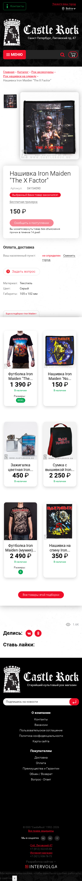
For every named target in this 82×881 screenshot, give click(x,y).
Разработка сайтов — (41, 861)
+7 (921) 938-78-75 (41, 856)
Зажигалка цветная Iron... (20, 467)
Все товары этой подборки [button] (41, 594)
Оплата (41, 763)
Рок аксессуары (42, 72)
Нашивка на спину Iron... (60, 547)
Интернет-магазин (41, 852)
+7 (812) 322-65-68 (41, 848)
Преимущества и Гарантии (41, 768)
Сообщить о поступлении (31, 223)
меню (17, 54)
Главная (9, 72)
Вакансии (41, 724)
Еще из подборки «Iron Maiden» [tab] (21, 313)
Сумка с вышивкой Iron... (59, 467)
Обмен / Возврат (41, 774)
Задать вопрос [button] (23, 271)
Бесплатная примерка (23, 201)
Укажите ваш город (64, 4)
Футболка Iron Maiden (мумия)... (20, 547)
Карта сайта (41, 741)
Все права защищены (41, 830)
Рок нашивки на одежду (19, 76)
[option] (49, 125)
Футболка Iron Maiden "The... (20, 376)
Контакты (17, 6)
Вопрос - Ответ (41, 779)
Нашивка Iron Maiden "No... (60, 376)
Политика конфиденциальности (41, 735)
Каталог (23, 72)
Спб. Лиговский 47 (41, 845)
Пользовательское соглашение (41, 730)
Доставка (41, 757)
